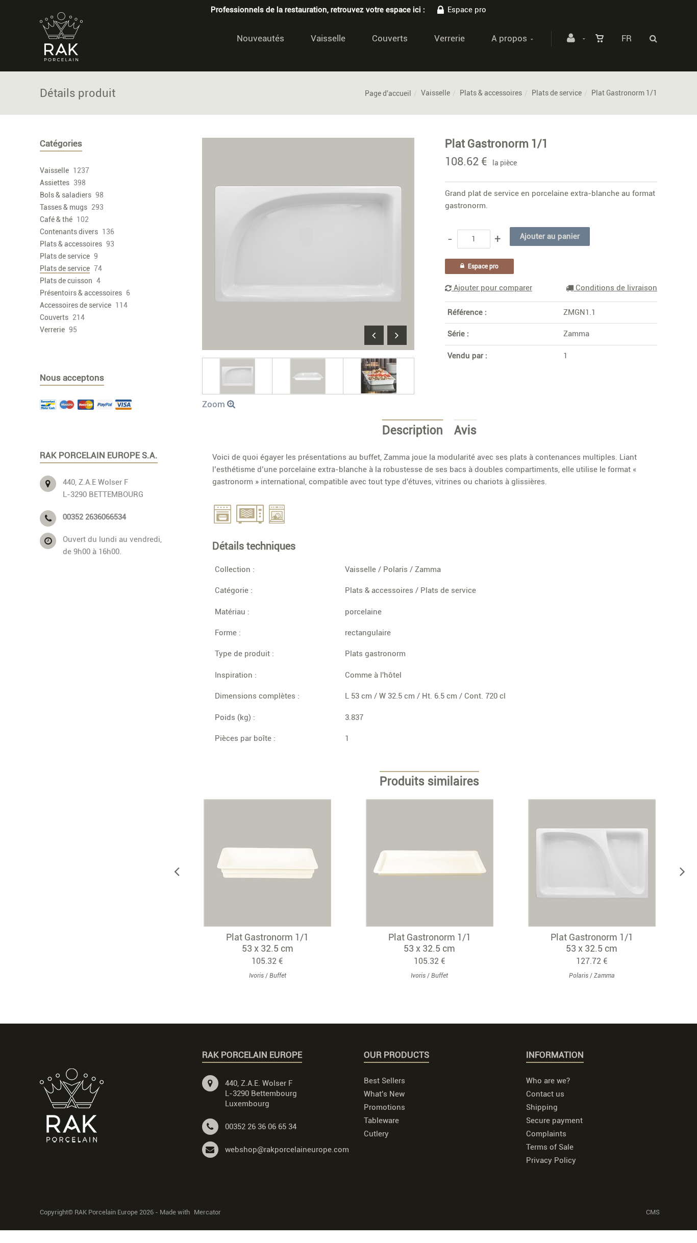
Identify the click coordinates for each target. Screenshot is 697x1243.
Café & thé (56, 219)
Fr (626, 38)
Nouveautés (260, 38)
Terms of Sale (550, 1147)
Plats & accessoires (491, 93)
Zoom (214, 404)
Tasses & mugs (63, 207)
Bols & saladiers (65, 195)
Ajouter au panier (272, 862)
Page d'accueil (388, 93)
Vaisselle (328, 38)
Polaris (395, 569)
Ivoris (256, 975)
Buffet (277, 975)
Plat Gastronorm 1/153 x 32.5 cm (267, 943)
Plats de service (557, 93)
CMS (653, 1212)
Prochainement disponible (434, 862)
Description (412, 430)
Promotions (384, 1107)
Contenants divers (69, 232)
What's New (384, 1094)
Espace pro (466, 9)
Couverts (390, 38)
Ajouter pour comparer (492, 287)
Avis (465, 430)
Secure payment (554, 1120)
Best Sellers (384, 1080)
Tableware (381, 1120)
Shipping (542, 1107)
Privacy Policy (551, 1160)
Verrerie (449, 38)
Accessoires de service (75, 305)
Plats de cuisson (66, 281)
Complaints (546, 1133)
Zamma (576, 333)
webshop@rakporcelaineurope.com (287, 1149)
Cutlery (376, 1133)
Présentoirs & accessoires (81, 293)
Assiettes (54, 183)
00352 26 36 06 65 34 (260, 1126)
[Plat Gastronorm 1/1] (308, 145)
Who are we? (548, 1080)
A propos (509, 38)
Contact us (545, 1094)
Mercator (207, 1212)
